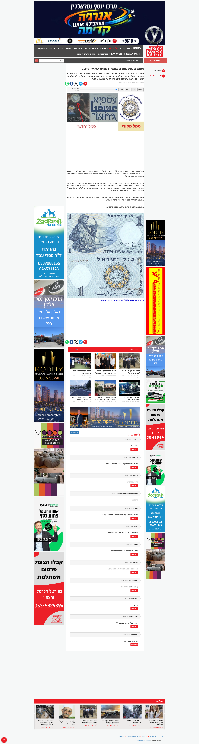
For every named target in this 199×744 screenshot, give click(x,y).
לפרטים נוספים (47, 727)
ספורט (103, 48)
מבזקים (126, 48)
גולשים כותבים (89, 54)
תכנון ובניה (65, 48)
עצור (133, 89)
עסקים (41, 48)
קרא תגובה (134, 449)
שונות (79, 54)
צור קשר (135, 60)
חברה (77, 48)
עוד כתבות (73, 349)
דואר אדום (155, 60)
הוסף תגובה (74, 432)
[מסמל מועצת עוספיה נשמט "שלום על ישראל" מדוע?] (105, 112)
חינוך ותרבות (89, 48)
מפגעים (52, 48)
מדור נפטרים (103, 54)
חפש (36, 61)
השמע (140, 89)
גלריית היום (116, 53)
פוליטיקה (113, 48)
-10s (127, 89)
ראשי (137, 48)
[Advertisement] (155, 113)
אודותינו (127, 60)
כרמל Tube (132, 53)
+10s (121, 89)
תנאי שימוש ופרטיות (133, 736)
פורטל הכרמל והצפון (156, 736)
